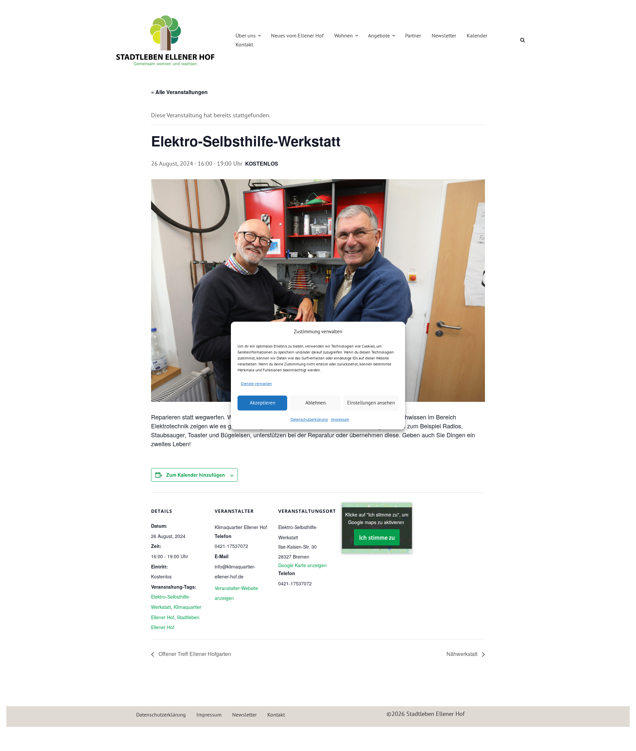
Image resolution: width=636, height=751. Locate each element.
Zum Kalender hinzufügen (195, 474)
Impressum (340, 419)
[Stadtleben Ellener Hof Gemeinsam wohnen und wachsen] (166, 40)
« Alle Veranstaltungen (179, 92)
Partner (413, 35)
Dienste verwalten (256, 383)
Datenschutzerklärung (309, 419)
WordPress (179, 735)
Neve (114, 735)
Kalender (477, 35)
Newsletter (444, 35)
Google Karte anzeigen (302, 565)
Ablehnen (315, 403)
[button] (259, 35)
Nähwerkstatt (463, 654)
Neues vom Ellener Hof (297, 35)
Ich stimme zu (377, 537)
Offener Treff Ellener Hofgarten (194, 654)
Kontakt (244, 44)
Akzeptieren (262, 403)
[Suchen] (522, 39)
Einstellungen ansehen (371, 403)
